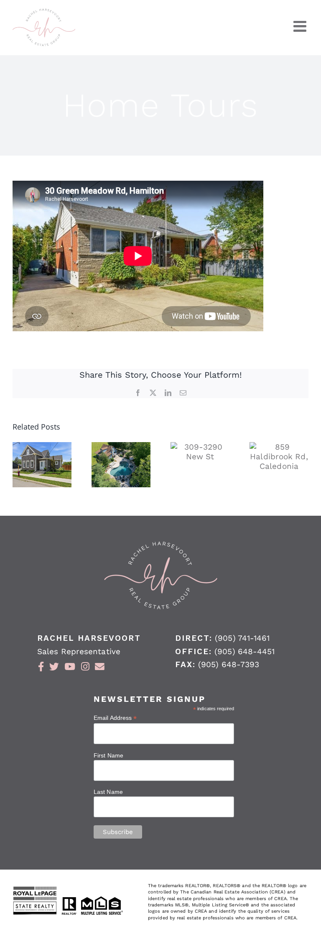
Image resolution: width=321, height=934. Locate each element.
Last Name (108, 791)
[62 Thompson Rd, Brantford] (121, 464)
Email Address (115, 718)
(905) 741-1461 (242, 638)
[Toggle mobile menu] (300, 26)
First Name (108, 755)
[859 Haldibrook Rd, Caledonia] (279, 456)
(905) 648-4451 (244, 651)
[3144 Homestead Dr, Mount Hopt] (42, 464)
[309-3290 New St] (200, 451)
